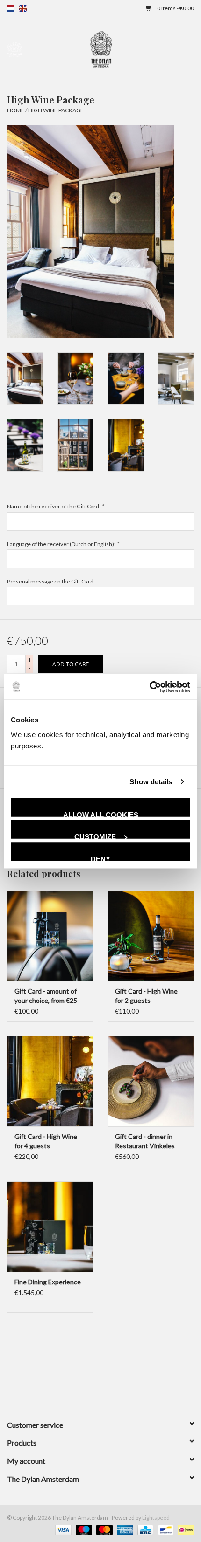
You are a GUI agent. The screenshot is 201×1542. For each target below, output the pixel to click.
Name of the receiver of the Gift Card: (55, 506)
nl (10, 8)
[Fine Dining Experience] (50, 1226)
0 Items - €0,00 (175, 8)
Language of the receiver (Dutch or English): (63, 544)
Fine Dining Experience (47, 1282)
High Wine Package (56, 110)
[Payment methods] (62, 1529)
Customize (95, 836)
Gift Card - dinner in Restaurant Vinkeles (145, 1141)
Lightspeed (156, 1517)
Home (15, 110)
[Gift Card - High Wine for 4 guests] (50, 1081)
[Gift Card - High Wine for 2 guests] (151, 936)
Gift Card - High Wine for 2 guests (146, 995)
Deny (100, 858)
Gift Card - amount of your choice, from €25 (45, 995)
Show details (150, 782)
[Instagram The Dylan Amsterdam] (100, 1383)
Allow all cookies (100, 813)
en (23, 8)
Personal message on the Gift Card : (51, 581)
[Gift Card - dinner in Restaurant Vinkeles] (151, 1081)
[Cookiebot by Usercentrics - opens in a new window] (149, 687)
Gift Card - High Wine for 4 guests (45, 1141)
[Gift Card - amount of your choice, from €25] (50, 936)
